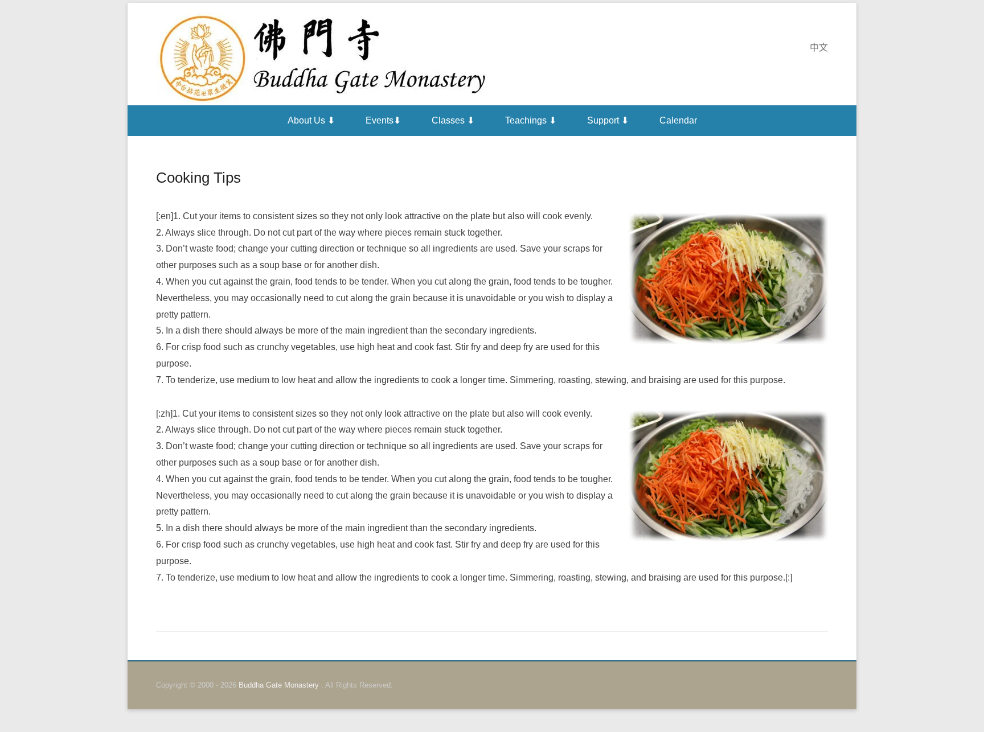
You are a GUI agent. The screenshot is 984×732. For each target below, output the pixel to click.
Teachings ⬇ (530, 120)
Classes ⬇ (453, 120)
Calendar (678, 120)
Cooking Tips (198, 177)
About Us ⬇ (311, 120)
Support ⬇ (608, 120)
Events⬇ (383, 120)
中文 (819, 47)
